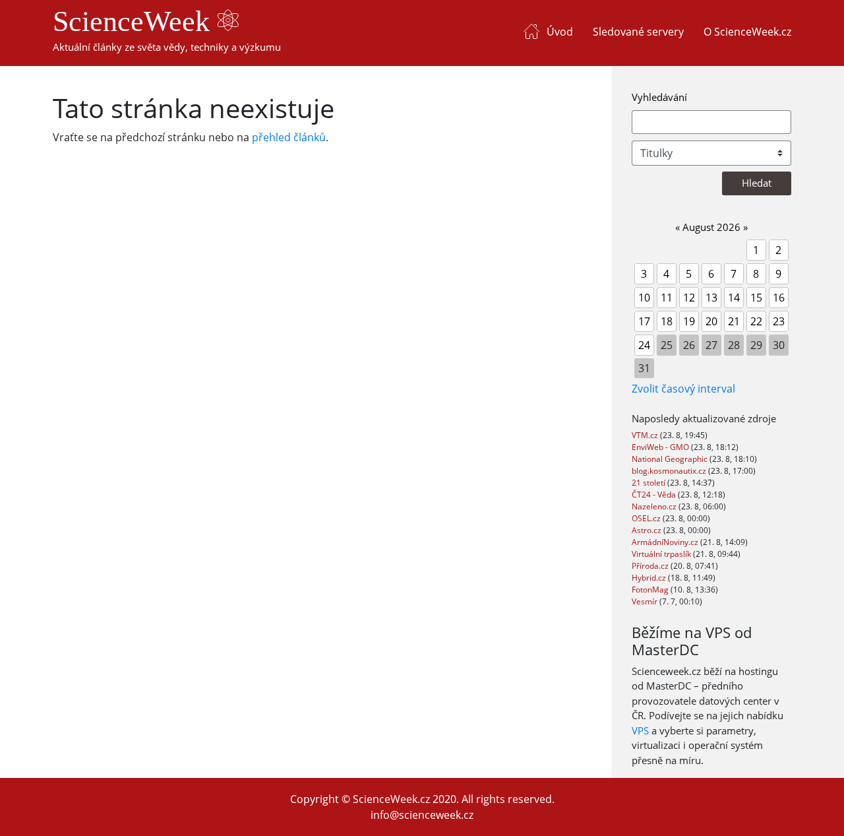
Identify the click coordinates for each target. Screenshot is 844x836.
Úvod (560, 31)
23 (779, 321)
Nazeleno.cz (655, 506)
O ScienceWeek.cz (747, 31)
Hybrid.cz (650, 577)
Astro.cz (647, 530)
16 (779, 297)
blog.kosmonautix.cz (670, 470)
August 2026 (711, 227)
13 (711, 297)
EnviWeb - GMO (661, 447)
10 (644, 297)
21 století (649, 482)
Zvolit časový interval (683, 388)
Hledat (756, 182)
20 (711, 321)
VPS (640, 730)
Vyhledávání (659, 97)
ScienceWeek (135, 21)
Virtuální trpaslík (662, 554)
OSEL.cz (647, 518)
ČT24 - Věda (655, 494)
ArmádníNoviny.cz (666, 542)
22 (756, 321)
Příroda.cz (651, 565)
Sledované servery (638, 31)
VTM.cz (646, 435)
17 (644, 321)
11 (667, 297)
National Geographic (670, 459)
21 (734, 321)
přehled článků (289, 137)
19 (689, 321)
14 (734, 297)
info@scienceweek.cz (422, 815)
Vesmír (645, 601)
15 (756, 297)
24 (644, 345)
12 (689, 297)
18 (667, 321)
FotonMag (651, 589)
